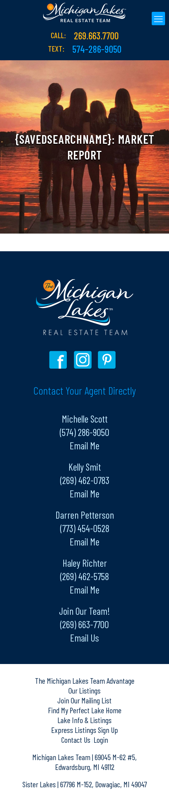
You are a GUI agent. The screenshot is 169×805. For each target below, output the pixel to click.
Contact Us (76, 739)
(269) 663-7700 (84, 624)
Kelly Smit (84, 467)
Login (101, 739)
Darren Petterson (84, 515)
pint (108, 360)
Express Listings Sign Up (84, 730)
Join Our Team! (84, 611)
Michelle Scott (85, 419)
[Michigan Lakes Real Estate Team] (84, 12)
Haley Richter (84, 563)
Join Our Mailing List (84, 700)
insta (84, 360)
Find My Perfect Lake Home (84, 710)
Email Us (84, 638)
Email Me (84, 445)
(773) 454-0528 (84, 528)
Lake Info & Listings (84, 720)
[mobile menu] (158, 18)
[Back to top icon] (153, 789)
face (60, 360)
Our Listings (84, 690)
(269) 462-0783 (84, 480)
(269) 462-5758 (84, 576)
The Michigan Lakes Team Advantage (84, 680)
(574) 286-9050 (84, 432)
